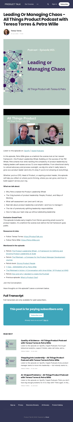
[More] (37, 4)
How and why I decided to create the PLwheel (30, 274)
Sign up (12, 405)
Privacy (20, 405)
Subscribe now (36, 315)
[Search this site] (48, 4)
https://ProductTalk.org (33, 237)
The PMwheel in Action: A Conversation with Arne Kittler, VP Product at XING (37, 270)
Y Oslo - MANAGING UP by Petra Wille (21, 267)
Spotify (27, 151)
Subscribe (64, 4)
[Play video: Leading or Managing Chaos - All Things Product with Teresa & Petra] (36, 127)
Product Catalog (57, 405)
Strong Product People (26, 263)
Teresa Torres (16, 31)
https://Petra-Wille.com (30, 240)
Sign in (54, 4)
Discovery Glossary (32, 405)
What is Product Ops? (29, 277)
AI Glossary (45, 405)
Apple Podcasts (37, 151)
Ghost (47, 417)
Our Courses (29, 4)
